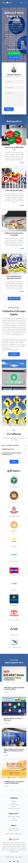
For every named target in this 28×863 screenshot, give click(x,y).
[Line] (13, 861)
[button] (22, 2)
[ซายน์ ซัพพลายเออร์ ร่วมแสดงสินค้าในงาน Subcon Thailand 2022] (14, 769)
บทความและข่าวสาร (14, 804)
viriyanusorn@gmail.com (16, 833)
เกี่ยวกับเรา (14, 803)
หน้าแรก (14, 801)
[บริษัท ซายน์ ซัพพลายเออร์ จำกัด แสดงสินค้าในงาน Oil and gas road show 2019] (14, 737)
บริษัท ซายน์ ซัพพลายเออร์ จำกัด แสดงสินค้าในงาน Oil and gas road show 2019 (14, 751)
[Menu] (25, 2)
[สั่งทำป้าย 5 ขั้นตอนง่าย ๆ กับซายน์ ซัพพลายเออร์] (14, 706)
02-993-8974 (15, 828)
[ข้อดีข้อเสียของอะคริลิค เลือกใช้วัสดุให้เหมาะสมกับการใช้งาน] (14, 675)
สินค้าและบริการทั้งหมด (14, 816)
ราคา (14, 818)
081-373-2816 (15, 830)
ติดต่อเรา (14, 806)
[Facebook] (10, 861)
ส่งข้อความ (8, 109)
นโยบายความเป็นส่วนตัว (14, 808)
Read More (6, 692)
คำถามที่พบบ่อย (14, 820)
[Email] (17, 861)
